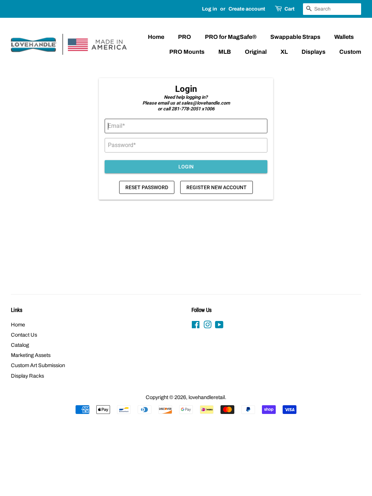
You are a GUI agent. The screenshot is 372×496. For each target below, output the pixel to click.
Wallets (344, 37)
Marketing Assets (30, 355)
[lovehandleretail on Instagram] (207, 326)
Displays (314, 52)
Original (256, 52)
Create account (247, 9)
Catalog (20, 345)
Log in (209, 9)
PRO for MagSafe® (230, 37)
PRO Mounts (187, 52)
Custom (350, 52)
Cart (289, 9)
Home (156, 37)
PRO (184, 37)
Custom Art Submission (38, 365)
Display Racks (27, 376)
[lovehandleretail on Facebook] (195, 326)
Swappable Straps (295, 37)
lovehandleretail (207, 397)
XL (284, 52)
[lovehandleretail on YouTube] (219, 326)
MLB (224, 52)
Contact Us (24, 335)
